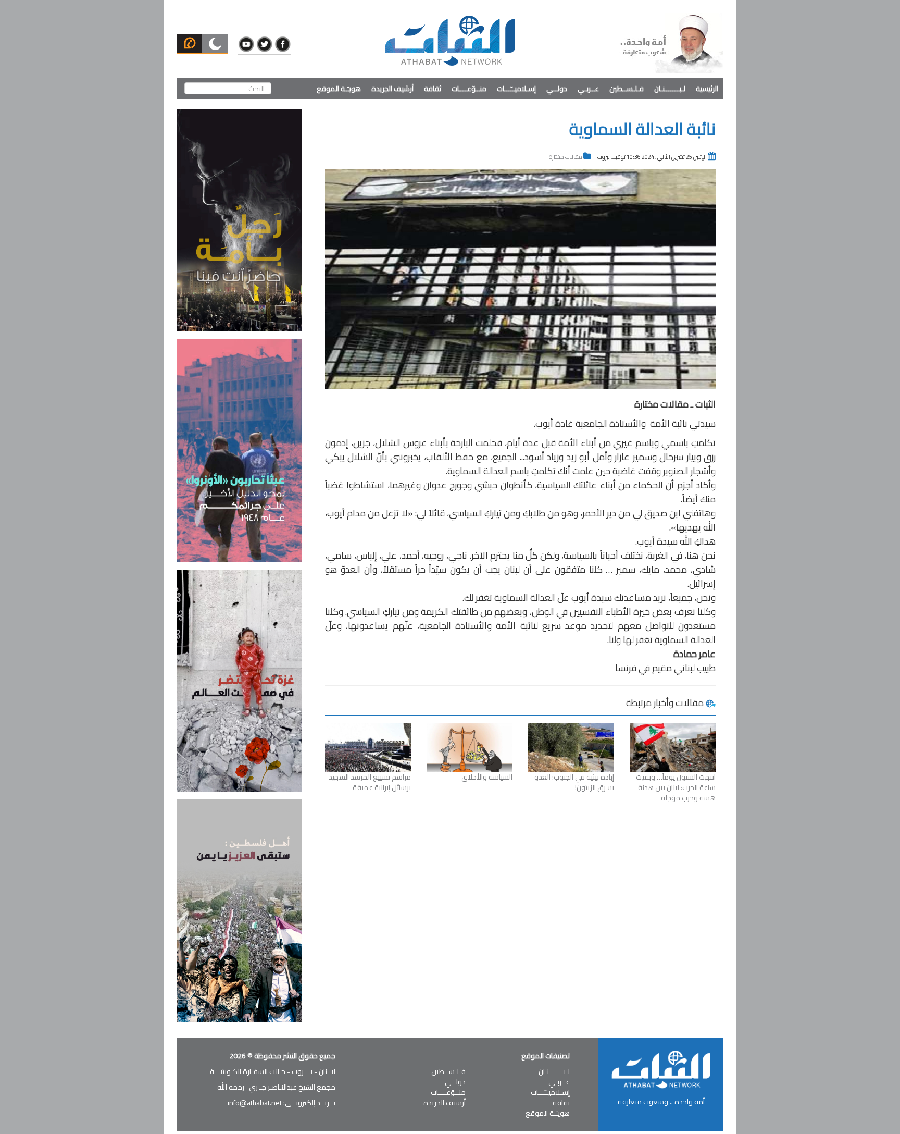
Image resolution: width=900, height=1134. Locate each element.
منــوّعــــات (469, 88)
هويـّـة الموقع (339, 88)
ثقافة (432, 88)
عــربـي (588, 88)
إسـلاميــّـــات (516, 88)
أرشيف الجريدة (392, 88)
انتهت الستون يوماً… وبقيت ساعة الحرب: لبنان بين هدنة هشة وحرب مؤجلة (676, 787)
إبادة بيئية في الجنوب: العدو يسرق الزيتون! (574, 782)
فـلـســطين (626, 88)
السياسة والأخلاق (486, 777)
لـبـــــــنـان (669, 88)
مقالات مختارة (565, 157)
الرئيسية (707, 88)
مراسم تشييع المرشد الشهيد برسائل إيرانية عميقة (370, 782)
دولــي (556, 88)
